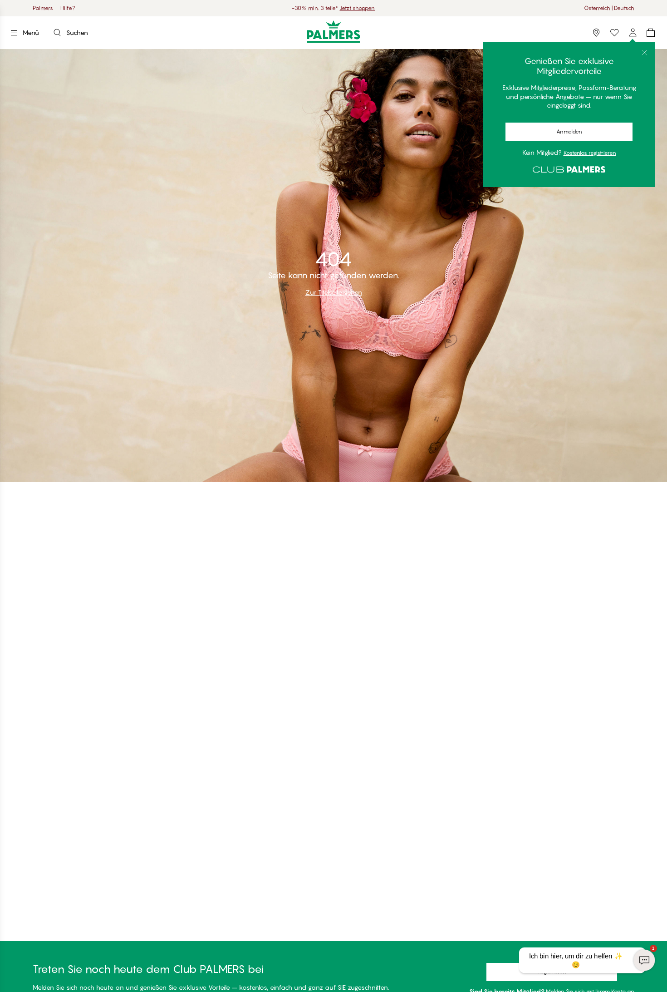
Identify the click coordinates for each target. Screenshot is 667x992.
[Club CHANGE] (632, 33)
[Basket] (651, 33)
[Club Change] (614, 33)
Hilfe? (67, 8)
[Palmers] (333, 31)
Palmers (43, 8)
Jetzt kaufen (372, 8)
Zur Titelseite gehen (333, 292)
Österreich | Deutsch (609, 8)
